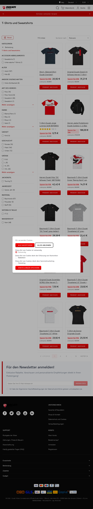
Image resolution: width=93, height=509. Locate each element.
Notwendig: (22, 252)
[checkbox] (16, 252)
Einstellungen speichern (28, 268)
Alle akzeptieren (25, 245)
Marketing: (22, 263)
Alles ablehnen (44, 245)
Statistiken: (22, 257)
